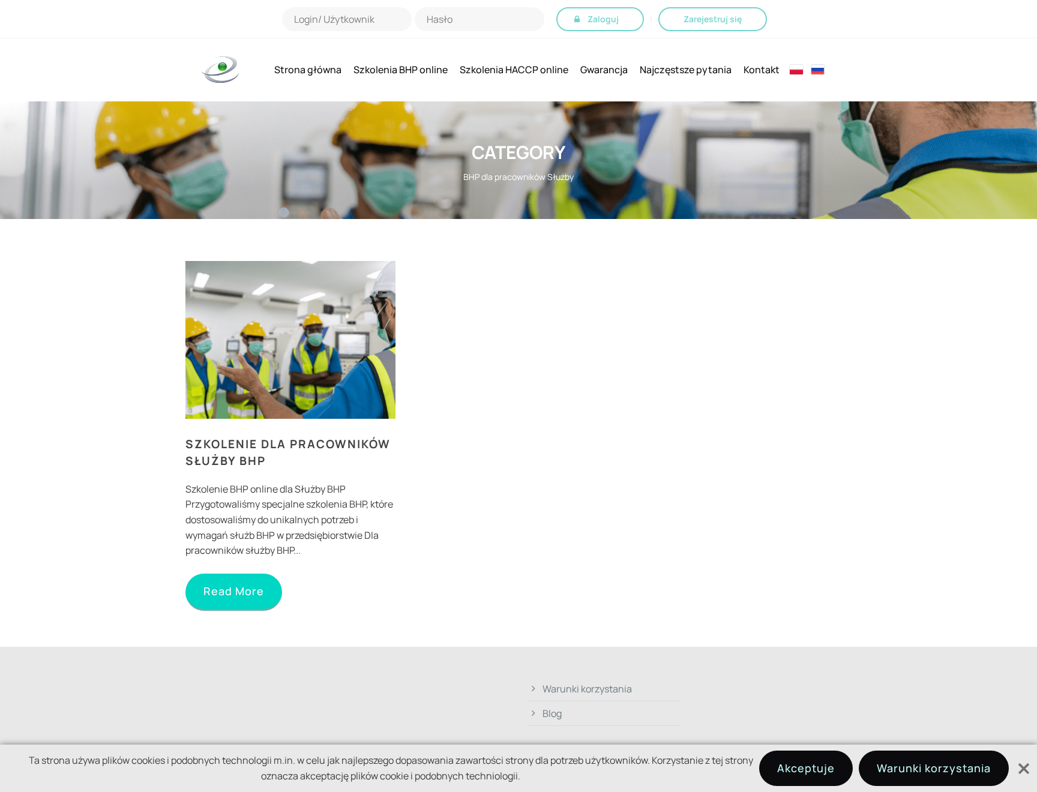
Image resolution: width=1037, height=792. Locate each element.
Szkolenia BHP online (400, 70)
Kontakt (762, 70)
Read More (233, 591)
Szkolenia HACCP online (514, 70)
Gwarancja (604, 70)
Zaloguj (603, 19)
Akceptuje (806, 768)
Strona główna (307, 70)
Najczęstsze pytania (686, 70)
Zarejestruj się (713, 19)
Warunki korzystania (587, 688)
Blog (552, 713)
